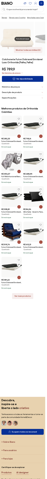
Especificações (9, 98)
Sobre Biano (9, 442)
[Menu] (41, 3)
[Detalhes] (19, 136)
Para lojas (8, 458)
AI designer (22, 472)
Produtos (6, 472)
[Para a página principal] (7, 3)
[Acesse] (35, 3)
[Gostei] (19, 119)
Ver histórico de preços (11, 73)
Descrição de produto (12, 92)
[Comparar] (19, 123)
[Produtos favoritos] (30, 3)
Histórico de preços (11, 87)
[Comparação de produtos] (25, 3)
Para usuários (10, 450)
